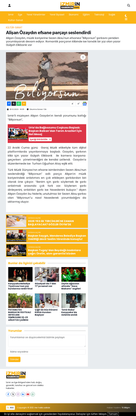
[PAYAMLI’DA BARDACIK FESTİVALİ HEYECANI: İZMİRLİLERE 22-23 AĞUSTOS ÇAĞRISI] (20, 300)
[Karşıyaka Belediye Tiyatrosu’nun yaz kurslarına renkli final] (20, 274)
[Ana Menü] (126, 19)
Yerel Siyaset (57, 14)
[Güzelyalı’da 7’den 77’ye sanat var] (47, 274)
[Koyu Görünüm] (126, 16)
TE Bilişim (126, 407)
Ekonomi (73, 14)
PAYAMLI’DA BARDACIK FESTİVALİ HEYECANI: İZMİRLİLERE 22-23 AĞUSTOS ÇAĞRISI (19, 315)
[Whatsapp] (33, 394)
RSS (12, 407)
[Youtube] (28, 394)
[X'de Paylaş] (13, 104)
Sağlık (112, 14)
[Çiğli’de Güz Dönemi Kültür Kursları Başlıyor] (47, 300)
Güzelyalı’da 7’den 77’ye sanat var (45, 285)
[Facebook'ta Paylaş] (9, 104)
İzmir (11, 14)
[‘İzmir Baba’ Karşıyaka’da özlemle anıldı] (73, 300)
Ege (20, 14)
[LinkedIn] (23, 394)
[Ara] (128, 5)
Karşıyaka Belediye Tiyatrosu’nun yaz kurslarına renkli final (20, 286)
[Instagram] (18, 394)
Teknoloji (99, 14)
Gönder (14, 359)
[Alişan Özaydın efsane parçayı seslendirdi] (47, 76)
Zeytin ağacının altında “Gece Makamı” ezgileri (71, 286)
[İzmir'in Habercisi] (70, 5)
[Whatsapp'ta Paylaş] (18, 104)
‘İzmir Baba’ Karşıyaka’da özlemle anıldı (69, 312)
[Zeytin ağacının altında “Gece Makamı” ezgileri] (73, 274)
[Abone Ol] (84, 103)
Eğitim (86, 14)
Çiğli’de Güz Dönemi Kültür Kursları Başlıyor (46, 312)
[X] (13, 394)
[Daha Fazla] (24, 104)
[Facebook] (8, 394)
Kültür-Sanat (15, 20)
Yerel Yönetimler (36, 14)
